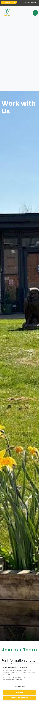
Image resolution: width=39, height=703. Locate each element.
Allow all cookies (19, 698)
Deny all (19, 692)
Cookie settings (20, 686)
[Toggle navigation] (34, 13)
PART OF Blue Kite (30, 3)
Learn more (19, 680)
